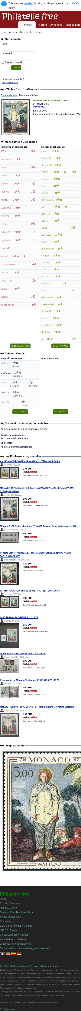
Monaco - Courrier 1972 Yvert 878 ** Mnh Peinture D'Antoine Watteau (37, 707)
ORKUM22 (6, 280)
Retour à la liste (9, 95)
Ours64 (4, 272)
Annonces (56, 24)
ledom (44, 193)
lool (43, 290)
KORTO (45, 207)
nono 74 (45, 214)
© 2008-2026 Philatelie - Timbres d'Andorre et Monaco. (30, 966)
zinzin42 (5, 216)
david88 (45, 332)
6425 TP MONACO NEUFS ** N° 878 (19, 617)
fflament (45, 179)
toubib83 (45, 262)
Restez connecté (13, 62)
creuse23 (6, 248)
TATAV (44, 172)
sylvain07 (6, 232)
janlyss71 (6, 175)
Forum (43, 24)
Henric (4, 224)
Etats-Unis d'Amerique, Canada (16, 926)
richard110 (46, 165)
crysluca (45, 283)
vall (43, 186)
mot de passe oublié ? (13, 79)
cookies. (28, 3)
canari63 (45, 276)
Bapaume (6, 208)
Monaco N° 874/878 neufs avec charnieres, (23, 653)
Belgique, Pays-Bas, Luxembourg (17, 912)
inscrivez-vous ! (10, 82)
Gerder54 (46, 158)
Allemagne (5, 921)
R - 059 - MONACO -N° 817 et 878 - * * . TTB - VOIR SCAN (30, 590)
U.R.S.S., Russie (8, 930)
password (7, 53)
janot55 (5, 402)
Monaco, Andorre (9, 907)
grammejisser (48, 248)
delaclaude (47, 297)
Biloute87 (46, 311)
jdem (44, 151)
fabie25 (5, 297)
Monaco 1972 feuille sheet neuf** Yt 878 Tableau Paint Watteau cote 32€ (38, 526)
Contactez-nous (8, 1009)
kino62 (4, 256)
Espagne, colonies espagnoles (16, 944)
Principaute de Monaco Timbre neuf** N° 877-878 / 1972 (29, 680)
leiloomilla (6, 159)
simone (4, 183)
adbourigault (7, 305)
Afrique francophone (10, 916)
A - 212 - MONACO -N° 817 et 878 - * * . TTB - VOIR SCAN (30, 461)
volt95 (44, 241)
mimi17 (4, 200)
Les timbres (10, 31)
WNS (56, 1002)
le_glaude (6, 240)
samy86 (45, 255)
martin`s (5, 392)
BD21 (44, 228)
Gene (4, 167)
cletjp (44, 318)
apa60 (44, 221)
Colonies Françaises (10, 903)
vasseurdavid (48, 304)
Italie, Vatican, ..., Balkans (13, 939)
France (3, 898)
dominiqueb (47, 200)
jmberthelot (47, 325)
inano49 (5, 191)
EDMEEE (46, 235)
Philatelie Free (38, 15)
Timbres (27, 24)
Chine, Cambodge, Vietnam (14, 935)
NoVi (44, 269)
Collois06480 (8, 264)
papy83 (5, 288)
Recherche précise (31, 31)
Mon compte (73, 24)
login (4, 44)
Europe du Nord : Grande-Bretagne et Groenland (25, 948)
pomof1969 (47, 339)
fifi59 (3, 151)
